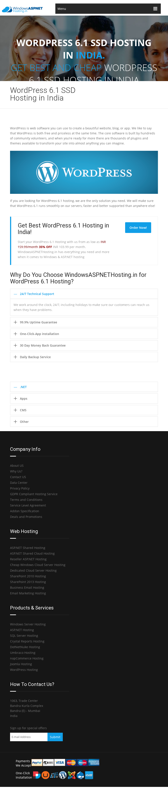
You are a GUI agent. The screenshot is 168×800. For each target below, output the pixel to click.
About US (17, 465)
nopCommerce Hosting (27, 658)
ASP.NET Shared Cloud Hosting (32, 553)
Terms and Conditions (26, 500)
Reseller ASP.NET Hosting (28, 559)
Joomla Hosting (21, 664)
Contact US (18, 477)
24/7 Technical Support (37, 294)
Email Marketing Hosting (28, 593)
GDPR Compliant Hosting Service (34, 494)
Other (24, 422)
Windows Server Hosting (28, 624)
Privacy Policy (20, 488)
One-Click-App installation (39, 334)
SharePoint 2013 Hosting (28, 582)
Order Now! (138, 228)
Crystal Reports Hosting (27, 641)
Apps (23, 398)
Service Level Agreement (28, 505)
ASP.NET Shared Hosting (27, 548)
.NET (23, 387)
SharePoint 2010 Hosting (28, 576)
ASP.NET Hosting (22, 630)
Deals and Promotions (26, 517)
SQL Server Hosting (24, 635)
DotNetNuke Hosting (25, 647)
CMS (23, 410)
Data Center (19, 483)
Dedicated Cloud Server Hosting (33, 570)
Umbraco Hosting (22, 653)
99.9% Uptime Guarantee (38, 322)
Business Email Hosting (27, 587)
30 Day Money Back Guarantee (43, 345)
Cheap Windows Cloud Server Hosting (37, 565)
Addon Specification (24, 511)
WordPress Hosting (24, 670)
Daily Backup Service (35, 357)
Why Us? (16, 471)
